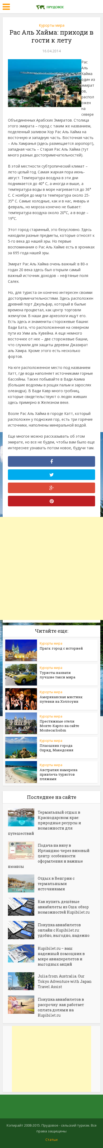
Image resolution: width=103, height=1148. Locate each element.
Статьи (51, 1139)
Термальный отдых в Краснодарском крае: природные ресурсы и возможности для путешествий (44, 823)
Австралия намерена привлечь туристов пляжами (58, 774)
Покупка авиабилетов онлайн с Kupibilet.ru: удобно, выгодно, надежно (64, 930)
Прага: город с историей (61, 648)
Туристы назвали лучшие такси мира (57, 674)
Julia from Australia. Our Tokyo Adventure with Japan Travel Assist (65, 981)
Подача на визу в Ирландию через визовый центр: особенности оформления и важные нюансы (49, 856)
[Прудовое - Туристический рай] (51, 6)
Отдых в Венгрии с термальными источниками (56, 883)
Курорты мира (51, 25)
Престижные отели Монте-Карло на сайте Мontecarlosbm (59, 726)
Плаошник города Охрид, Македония (56, 747)
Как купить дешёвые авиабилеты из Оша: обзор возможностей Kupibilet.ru (64, 907)
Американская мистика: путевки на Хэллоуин (61, 699)
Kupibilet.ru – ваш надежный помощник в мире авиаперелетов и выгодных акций (61, 956)
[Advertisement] (51, 568)
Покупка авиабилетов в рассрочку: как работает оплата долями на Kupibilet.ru (61, 1007)
